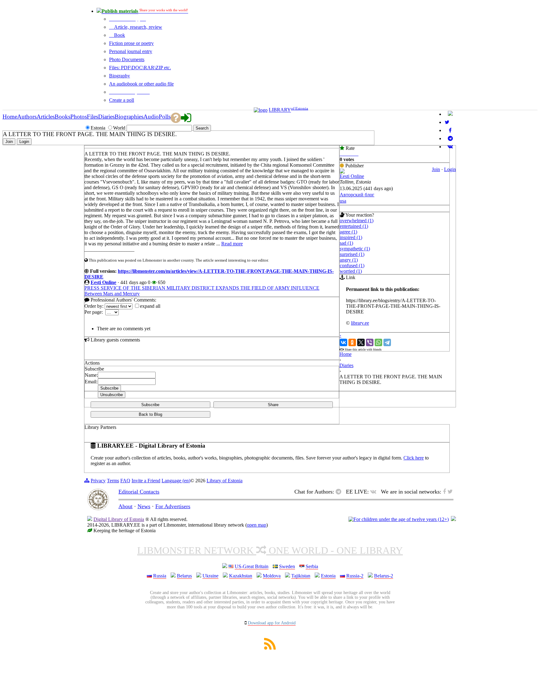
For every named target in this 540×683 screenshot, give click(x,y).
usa (343, 201)
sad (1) (346, 243)
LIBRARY (280, 110)
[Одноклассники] (352, 342)
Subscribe (150, 404)
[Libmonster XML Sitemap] (270, 648)
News (144, 506)
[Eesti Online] (342, 171)
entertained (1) (354, 226)
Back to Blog (150, 414)
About (125, 506)
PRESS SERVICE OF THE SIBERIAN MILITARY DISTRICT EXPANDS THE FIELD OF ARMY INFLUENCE (201, 288)
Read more (232, 243)
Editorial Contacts (138, 492)
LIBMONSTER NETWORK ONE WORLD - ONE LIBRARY (270, 550)
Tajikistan (300, 575)
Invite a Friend (146, 480)
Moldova (272, 575)
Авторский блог (357, 194)
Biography (119, 75)
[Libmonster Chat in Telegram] (340, 492)
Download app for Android (272, 623)
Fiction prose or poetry (131, 43)
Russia (159, 575)
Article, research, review (137, 27)
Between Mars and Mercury (112, 293)
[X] (361, 342)
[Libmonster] (98, 508)
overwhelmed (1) (356, 220)
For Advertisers (172, 506)
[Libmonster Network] (398, 519)
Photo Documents (126, 59)
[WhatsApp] (378, 342)
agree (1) (348, 231)
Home (345, 354)
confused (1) (352, 265)
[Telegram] (387, 342)
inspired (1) (351, 237)
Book (119, 35)
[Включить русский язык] (450, 114)
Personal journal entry (130, 51)
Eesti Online (103, 282)
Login (450, 169)
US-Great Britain (251, 566)
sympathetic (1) (355, 248)
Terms (113, 480)
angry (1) (349, 260)
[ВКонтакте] (343, 342)
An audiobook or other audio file (141, 83)
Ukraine (210, 575)
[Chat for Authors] (450, 138)
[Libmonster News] (447, 122)
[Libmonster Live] (450, 146)
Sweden (287, 566)
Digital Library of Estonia (118, 519)
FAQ (125, 480)
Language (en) (176, 480)
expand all (150, 306)
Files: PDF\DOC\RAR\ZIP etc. (140, 67)
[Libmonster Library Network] (453, 519)
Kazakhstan (240, 575)
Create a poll (121, 100)
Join (436, 169)
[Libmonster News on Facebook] (450, 130)
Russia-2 (354, 575)
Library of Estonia (224, 480)
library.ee (360, 323)
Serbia (312, 566)
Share (273, 404)
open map (256, 525)
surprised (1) (352, 254)
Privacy (98, 480)
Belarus (184, 575)
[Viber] (369, 342)
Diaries (346, 365)
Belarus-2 (383, 575)
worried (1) (351, 271)
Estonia (328, 575)
